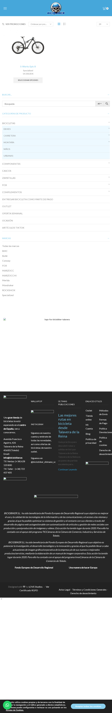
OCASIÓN (7, 220)
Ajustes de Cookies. (15, 710)
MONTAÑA (9, 142)
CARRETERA (10, 135)
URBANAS (8, 156)
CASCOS (6, 170)
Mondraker (8, 285)
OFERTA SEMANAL (12, 213)
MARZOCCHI (9, 275)
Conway (6, 260)
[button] (7, 705)
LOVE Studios (35, 586)
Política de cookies (103, 441)
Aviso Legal (64, 589)
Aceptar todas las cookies (88, 706)
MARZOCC (8, 270)
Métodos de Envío (103, 412)
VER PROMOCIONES (16, 24)
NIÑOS (7, 149)
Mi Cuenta (89, 426)
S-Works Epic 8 (28, 66)
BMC (5, 250)
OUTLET (7, 206)
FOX (4, 185)
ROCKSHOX (8, 290)
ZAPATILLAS (8, 177)
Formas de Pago (103, 421)
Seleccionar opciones (28, 80)
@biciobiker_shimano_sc (43, 461)
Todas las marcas (10, 246)
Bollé (4, 255)
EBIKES (7, 129)
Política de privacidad (91, 441)
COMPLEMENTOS (12, 192)
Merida (5, 280)
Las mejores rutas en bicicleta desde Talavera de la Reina (68, 425)
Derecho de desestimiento (83, 593)
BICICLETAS (8, 123)
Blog (88, 433)
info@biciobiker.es (13, 457)
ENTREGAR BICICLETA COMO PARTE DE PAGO (27, 199)
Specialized (28, 70)
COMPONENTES (11, 163)
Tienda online (89, 417)
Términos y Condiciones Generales (89, 589)
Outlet (89, 410)
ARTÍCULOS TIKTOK (13, 227)
